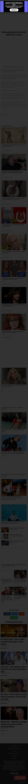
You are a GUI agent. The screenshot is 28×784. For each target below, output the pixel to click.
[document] (14, 392)
